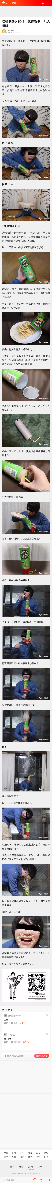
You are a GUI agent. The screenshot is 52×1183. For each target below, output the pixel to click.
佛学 (38, 1156)
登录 (39, 1166)
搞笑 (6, 1156)
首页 (12, 1166)
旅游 (30, 1156)
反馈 (30, 1166)
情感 (22, 1156)
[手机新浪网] (4, 3)
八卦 (14, 1156)
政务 (46, 1152)
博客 (30, 1152)
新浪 (38, 1152)
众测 (46, 1156)
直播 (14, 1152)
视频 (6, 1152)
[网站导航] (49, 3)
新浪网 (12, 3)
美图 (22, 1152)
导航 (21, 1166)
